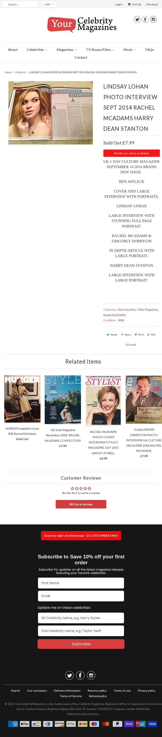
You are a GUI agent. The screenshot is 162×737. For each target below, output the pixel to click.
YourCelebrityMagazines (30, 704)
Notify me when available (131, 153)
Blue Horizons (90, 714)
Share (127, 334)
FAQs (149, 49)
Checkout (152, 4)
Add (153, 334)
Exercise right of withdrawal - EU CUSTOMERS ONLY (81, 535)
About (13, 49)
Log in (119, 4)
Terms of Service (71, 696)
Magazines (65, 49)
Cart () (136, 4)
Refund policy (98, 696)
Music (128, 49)
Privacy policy (146, 690)
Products (20, 72)
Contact (81, 57)
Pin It (141, 334)
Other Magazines (147, 309)
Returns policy (97, 690)
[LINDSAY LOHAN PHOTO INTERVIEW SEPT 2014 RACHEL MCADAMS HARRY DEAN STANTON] (50, 112)
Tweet (113, 334)
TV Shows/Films (98, 49)
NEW (121, 320)
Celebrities (35, 49)
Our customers (37, 690)
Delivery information (67, 690)
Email (133, 344)
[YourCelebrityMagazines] (81, 26)
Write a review (81, 504)
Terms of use (122, 690)
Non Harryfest (127, 309)
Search (15, 690)
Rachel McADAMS (114, 315)
